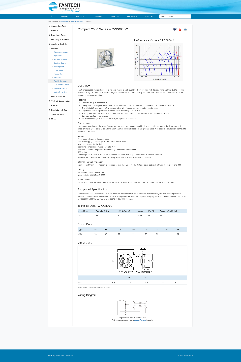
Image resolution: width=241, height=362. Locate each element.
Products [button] (64, 16)
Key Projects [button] (132, 16)
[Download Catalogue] (174, 29)
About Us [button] (149, 16)
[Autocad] (180, 29)
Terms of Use (69, 355)
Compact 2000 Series (76, 21)
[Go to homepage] (52, 16)
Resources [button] (80, 16)
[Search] (189, 17)
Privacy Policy (59, 355)
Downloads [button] (97, 16)
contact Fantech (140, 320)
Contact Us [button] (114, 16)
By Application (64, 21)
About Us (51, 355)
